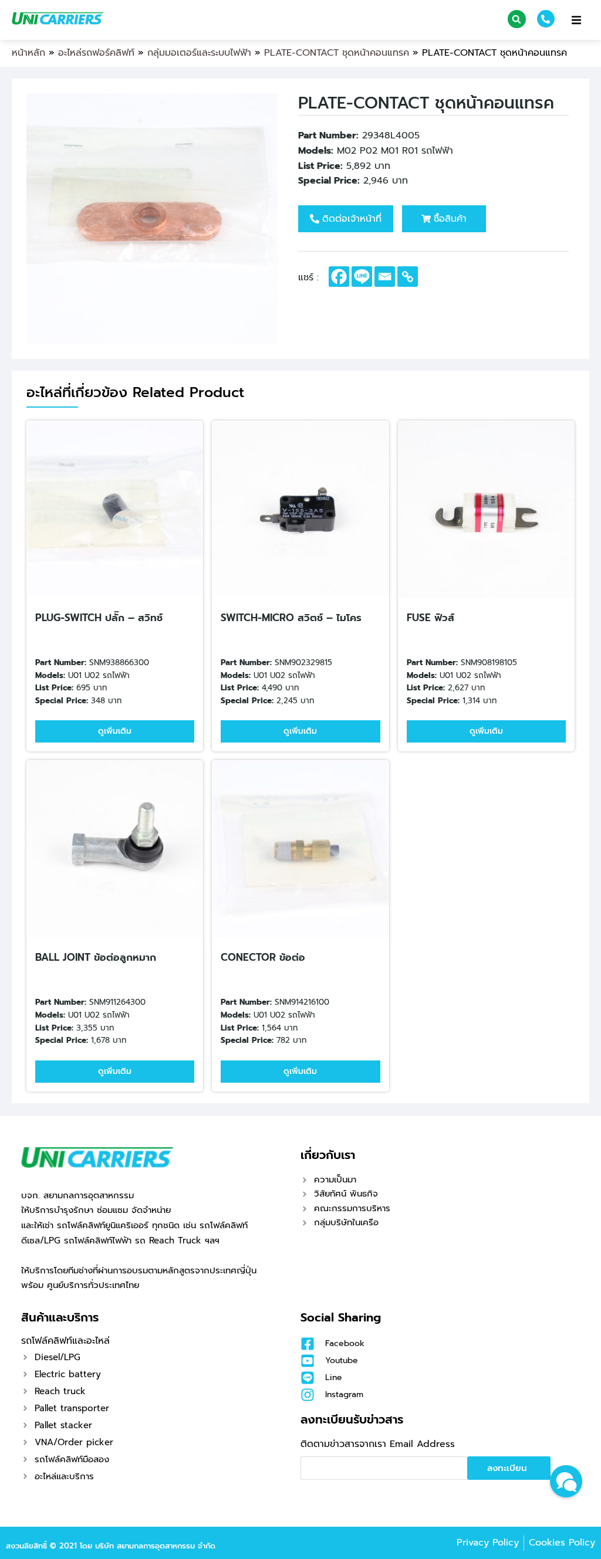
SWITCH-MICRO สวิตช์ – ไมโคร (291, 617)
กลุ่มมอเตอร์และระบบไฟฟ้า (199, 53)
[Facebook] (339, 276)
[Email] (384, 276)
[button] (517, 19)
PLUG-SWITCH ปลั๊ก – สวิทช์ (99, 617)
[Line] (362, 276)
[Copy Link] (407, 276)
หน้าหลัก (28, 53)
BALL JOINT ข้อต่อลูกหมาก (95, 957)
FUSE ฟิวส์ (430, 617)
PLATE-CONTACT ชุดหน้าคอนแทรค (336, 53)
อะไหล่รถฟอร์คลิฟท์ (96, 53)
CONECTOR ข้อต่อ (263, 957)
